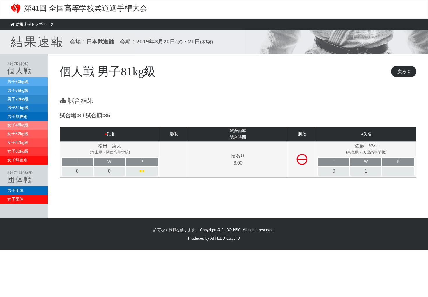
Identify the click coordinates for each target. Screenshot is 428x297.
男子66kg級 (18, 90)
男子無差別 (17, 116)
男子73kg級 (18, 99)
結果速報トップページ (35, 24)
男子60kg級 (18, 81)
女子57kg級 (18, 142)
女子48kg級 (18, 125)
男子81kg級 (18, 107)
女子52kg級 (18, 133)
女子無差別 (17, 160)
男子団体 (15, 190)
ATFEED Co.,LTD (225, 238)
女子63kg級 (18, 151)
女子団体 (15, 199)
